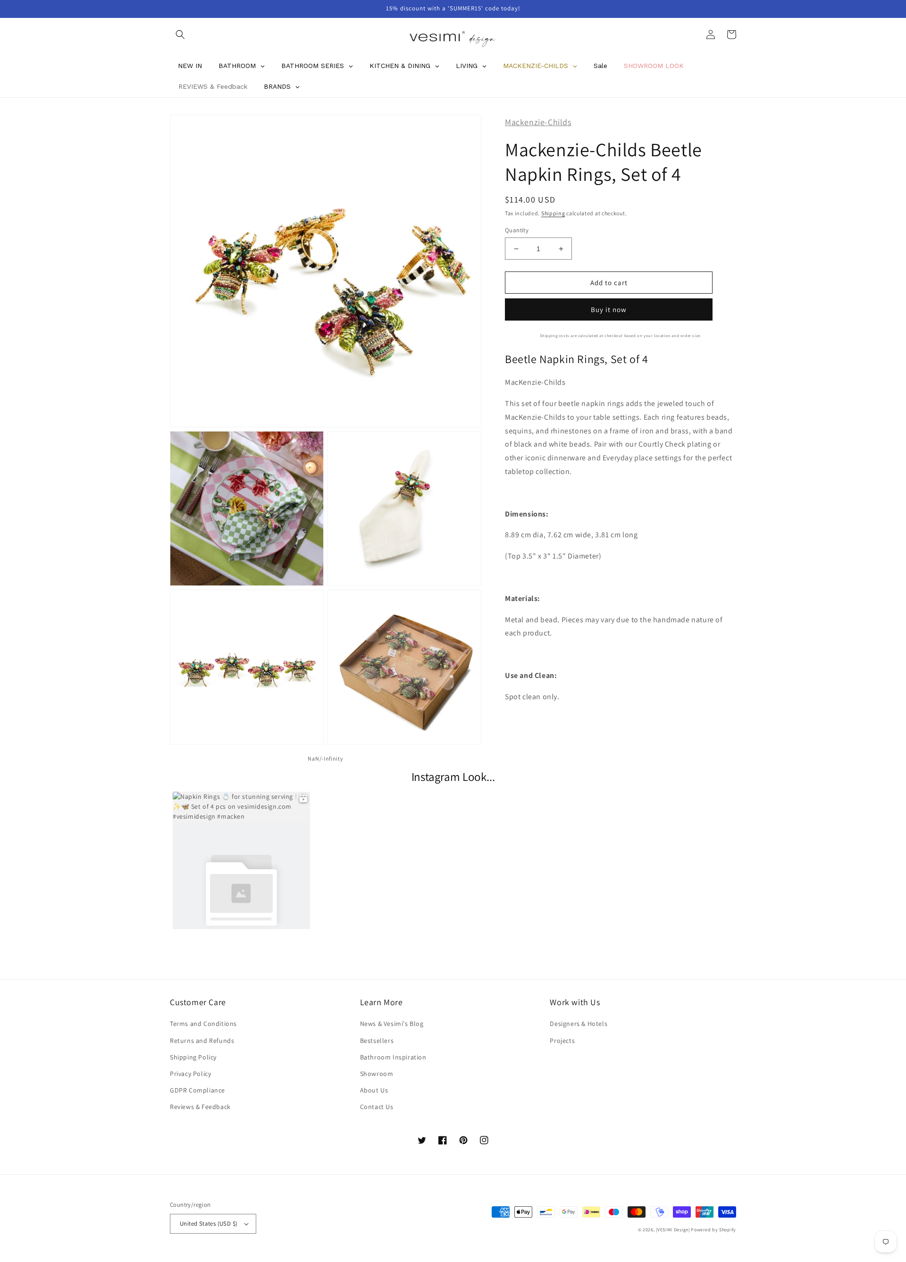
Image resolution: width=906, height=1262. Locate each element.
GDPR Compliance (197, 1090)
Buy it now (609, 309)
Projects (562, 1040)
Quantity (516, 230)
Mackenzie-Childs (538, 122)
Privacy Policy (190, 1073)
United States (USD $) (208, 1224)
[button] (180, 34)
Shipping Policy (193, 1057)
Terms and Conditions (203, 1023)
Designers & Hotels (578, 1023)
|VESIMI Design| (673, 1230)
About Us (374, 1090)
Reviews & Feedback (200, 1106)
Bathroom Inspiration (393, 1057)
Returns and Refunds (202, 1040)
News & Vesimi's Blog (392, 1023)
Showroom (377, 1073)
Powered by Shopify (713, 1230)
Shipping (553, 213)
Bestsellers (377, 1040)
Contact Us (377, 1106)
